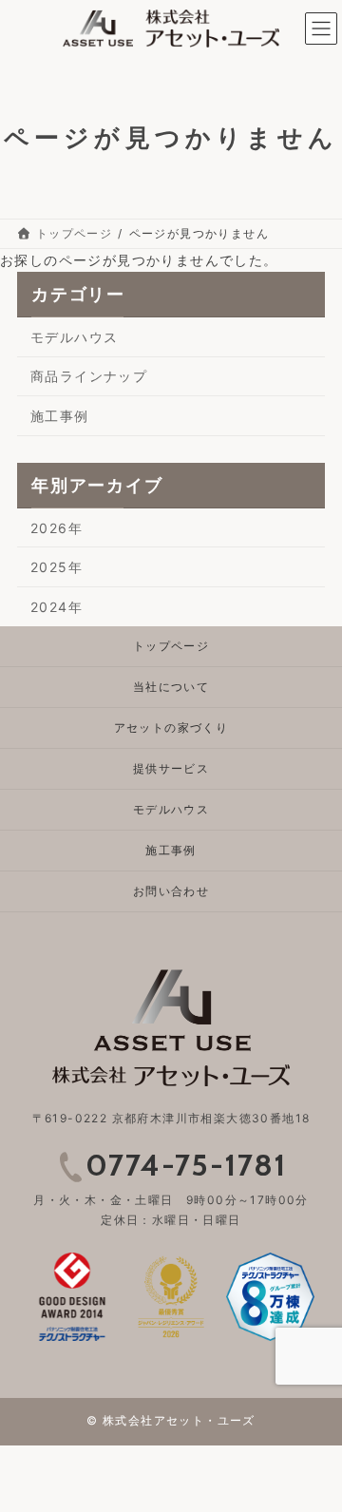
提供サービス (171, 768)
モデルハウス (74, 337)
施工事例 (59, 416)
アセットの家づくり (171, 727)
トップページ (171, 646)
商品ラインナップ (88, 376)
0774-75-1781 (186, 1164)
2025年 (56, 567)
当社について (171, 686)
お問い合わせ (171, 891)
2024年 (56, 607)
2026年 (56, 527)
